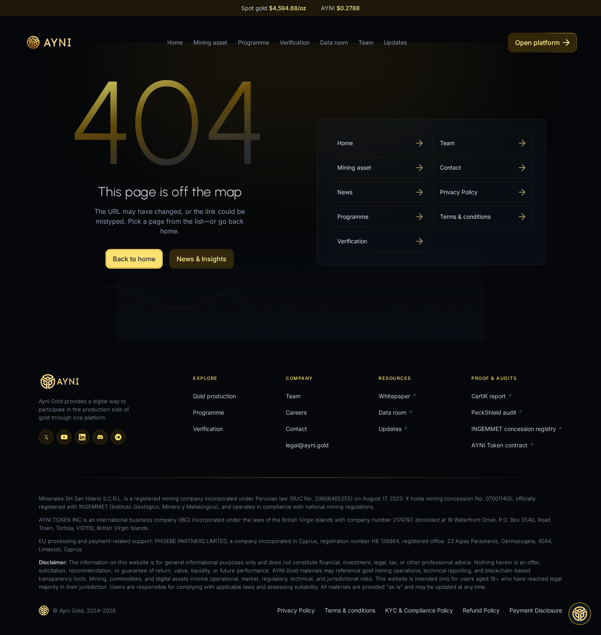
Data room (334, 42)
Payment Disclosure (535, 610)
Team (366, 42)
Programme (253, 42)
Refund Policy (481, 610)
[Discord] (100, 437)
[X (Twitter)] (46, 437)
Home (175, 42)
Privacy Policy (296, 610)
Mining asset (210, 42)
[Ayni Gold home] (47, 43)
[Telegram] (118, 437)
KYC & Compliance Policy (419, 610)
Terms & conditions (350, 610)
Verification (294, 42)
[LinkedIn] (82, 437)
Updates (395, 42)
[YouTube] (64, 437)
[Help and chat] (579, 613)
